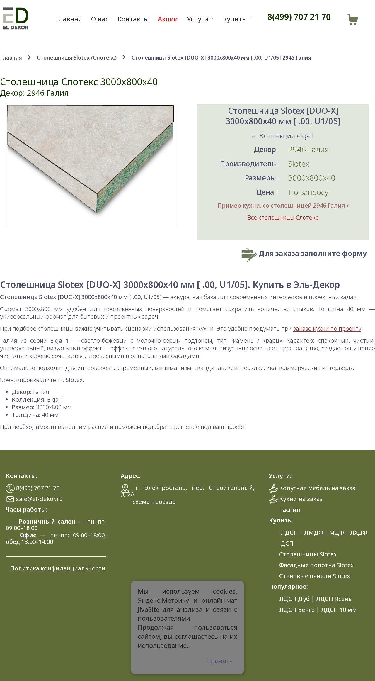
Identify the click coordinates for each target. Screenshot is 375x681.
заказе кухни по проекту (327, 328)
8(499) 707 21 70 (299, 16)
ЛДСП (289, 532)
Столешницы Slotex (308, 554)
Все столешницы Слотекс (283, 217)
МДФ (336, 532)
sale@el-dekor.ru (39, 499)
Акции (168, 19)
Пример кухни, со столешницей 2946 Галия (281, 205)
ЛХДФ (358, 532)
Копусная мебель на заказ (317, 488)
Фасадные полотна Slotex (316, 565)
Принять (220, 660)
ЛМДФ (313, 532)
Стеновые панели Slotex (314, 576)
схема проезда (153, 502)
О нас (100, 19)
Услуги (197, 19)
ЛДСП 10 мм (339, 610)
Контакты (133, 19)
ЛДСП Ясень (334, 599)
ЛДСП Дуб (294, 599)
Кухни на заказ (301, 499)
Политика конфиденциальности (57, 568)
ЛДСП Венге (297, 610)
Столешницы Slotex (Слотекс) (77, 57)
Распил (289, 510)
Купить (234, 19)
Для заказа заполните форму (313, 253)
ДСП (287, 543)
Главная (69, 19)
